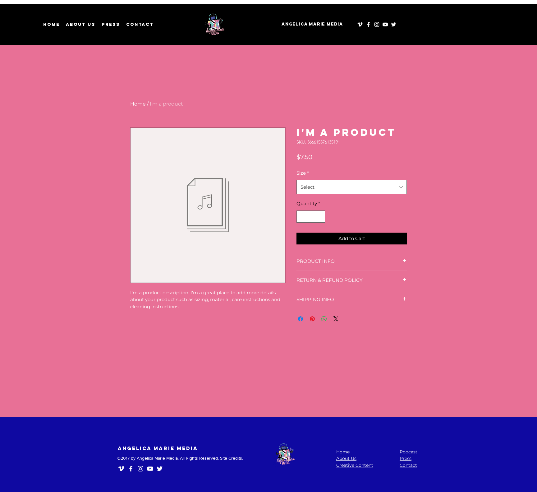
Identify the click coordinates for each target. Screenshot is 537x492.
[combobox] (351, 187)
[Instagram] (377, 24)
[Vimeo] (360, 24)
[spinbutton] (311, 216)
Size (302, 173)
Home (138, 104)
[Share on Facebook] (300, 319)
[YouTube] (385, 24)
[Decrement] (301, 216)
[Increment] (320, 216)
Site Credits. (231, 458)
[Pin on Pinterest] (312, 319)
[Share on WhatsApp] (324, 319)
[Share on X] (336, 319)
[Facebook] (368, 24)
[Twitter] (393, 24)
